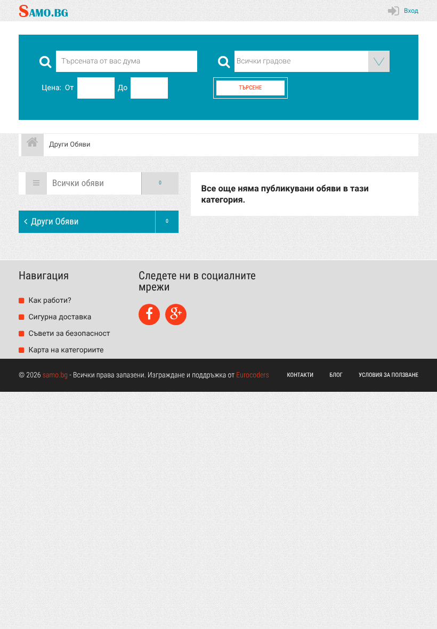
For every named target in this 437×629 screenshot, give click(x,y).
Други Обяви (99, 221)
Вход (411, 10)
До (123, 88)
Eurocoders (252, 375)
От (69, 88)
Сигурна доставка (59, 317)
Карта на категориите (65, 350)
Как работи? (49, 300)
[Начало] (32, 145)
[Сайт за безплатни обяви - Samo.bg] (43, 10)
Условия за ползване (388, 375)
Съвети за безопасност (68, 333)
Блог (336, 375)
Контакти (300, 375)
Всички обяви (106, 183)
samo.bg (55, 375)
